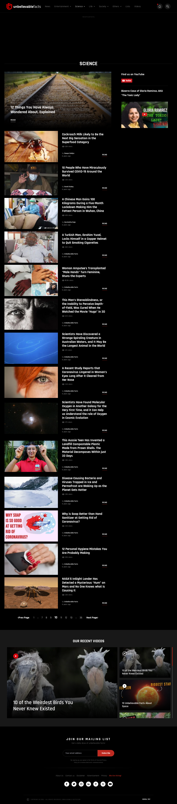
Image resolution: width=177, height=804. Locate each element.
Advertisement (93, 775)
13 (71, 617)
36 (81, 617)
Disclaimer (81, 775)
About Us (59, 775)
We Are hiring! (115, 775)
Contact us (70, 775)
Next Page (91, 617)
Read (104, 154)
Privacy (104, 775)
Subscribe (106, 753)
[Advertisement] (88, 36)
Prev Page (24, 617)
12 (66, 617)
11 (61, 617)
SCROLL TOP (146, 799)
